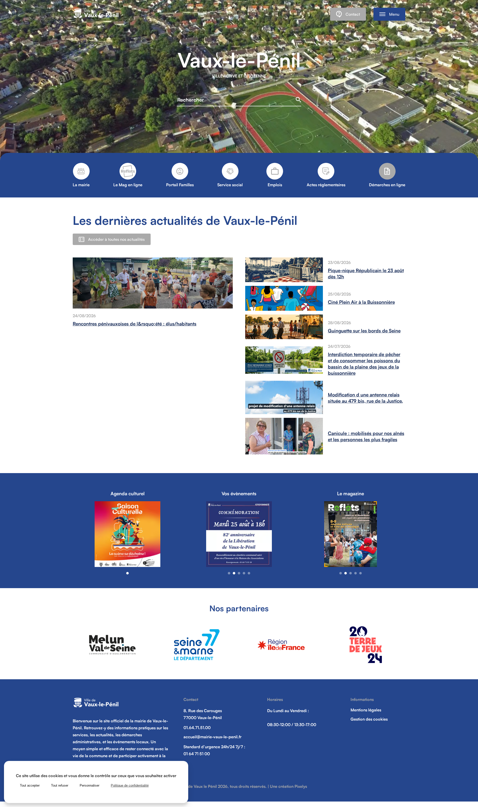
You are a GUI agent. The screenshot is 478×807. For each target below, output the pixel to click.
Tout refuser (59, 785)
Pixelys (301, 786)
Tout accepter (30, 785)
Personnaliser (89, 785)
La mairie (81, 184)
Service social (230, 184)
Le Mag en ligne (127, 184)
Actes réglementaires (326, 184)
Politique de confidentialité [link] (130, 785)
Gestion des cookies (369, 719)
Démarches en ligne (387, 184)
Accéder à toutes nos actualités (116, 239)
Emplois (275, 184)
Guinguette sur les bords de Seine (364, 330)
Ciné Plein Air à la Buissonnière (361, 302)
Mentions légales (366, 709)
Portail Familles (180, 184)
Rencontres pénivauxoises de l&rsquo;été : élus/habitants (134, 323)
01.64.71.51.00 (197, 727)
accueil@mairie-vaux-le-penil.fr (212, 736)
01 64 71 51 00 (196, 753)
